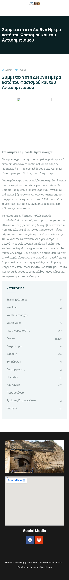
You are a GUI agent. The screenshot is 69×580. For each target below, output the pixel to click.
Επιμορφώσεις (16, 369)
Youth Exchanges (17, 315)
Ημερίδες (12, 377)
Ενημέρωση (14, 361)
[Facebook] (30, 540)
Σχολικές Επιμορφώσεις (21, 400)
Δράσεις (12, 354)
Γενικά (22, 69)
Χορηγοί (12, 408)
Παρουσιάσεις (15, 392)
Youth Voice (14, 323)
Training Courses (17, 299)
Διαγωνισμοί (14, 346)
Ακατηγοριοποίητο (18, 330)
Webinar (12, 307)
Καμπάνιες (13, 385)
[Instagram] (39, 540)
